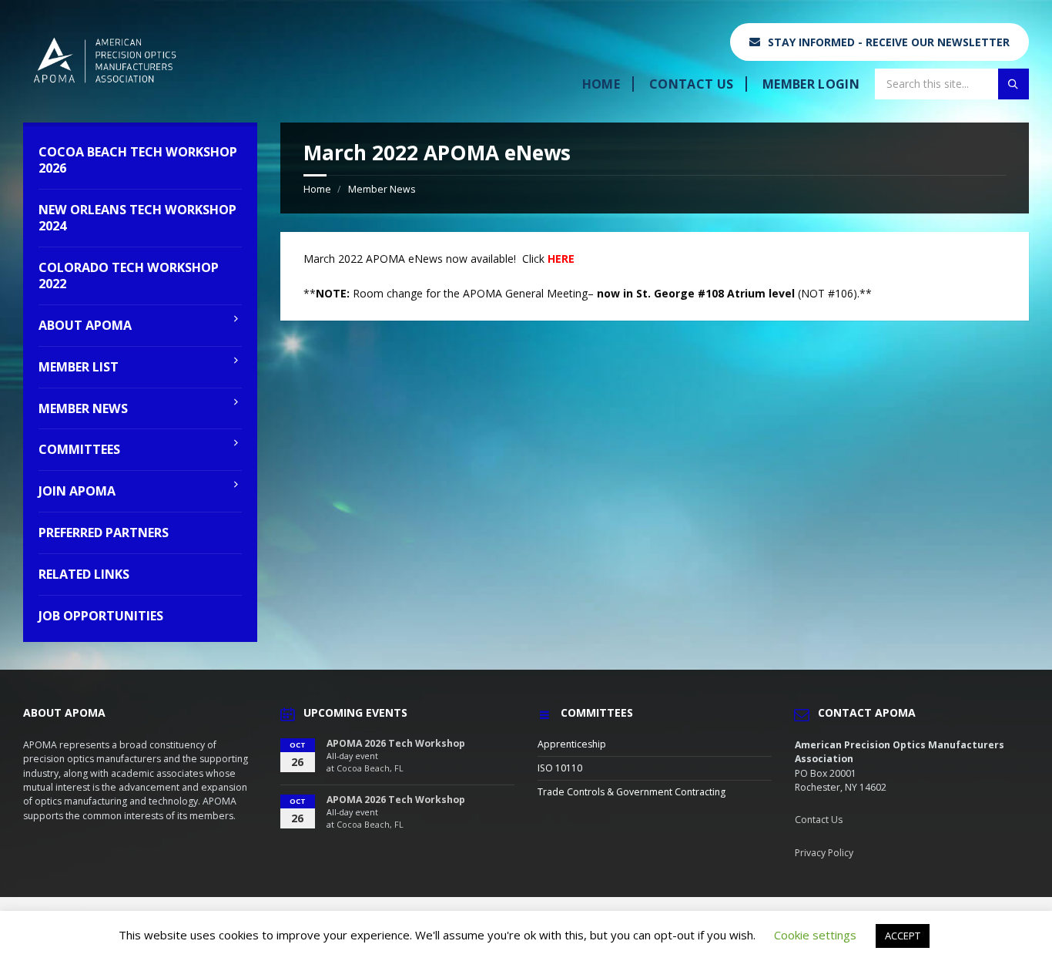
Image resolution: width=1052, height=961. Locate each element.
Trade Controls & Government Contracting (631, 791)
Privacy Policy (824, 852)
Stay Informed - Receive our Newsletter (889, 42)
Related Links (84, 574)
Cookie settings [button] (815, 935)
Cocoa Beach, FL (370, 768)
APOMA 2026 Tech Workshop (396, 743)
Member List (79, 366)
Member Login (810, 84)
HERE (561, 258)
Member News (381, 189)
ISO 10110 (560, 768)
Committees (79, 449)
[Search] (1013, 84)
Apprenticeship (572, 744)
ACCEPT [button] (902, 936)
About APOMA (85, 325)
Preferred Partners (104, 532)
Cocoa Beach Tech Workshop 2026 (138, 159)
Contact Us (691, 84)
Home (601, 84)
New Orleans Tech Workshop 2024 (137, 217)
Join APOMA (77, 490)
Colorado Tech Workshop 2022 (129, 275)
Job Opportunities (101, 615)
